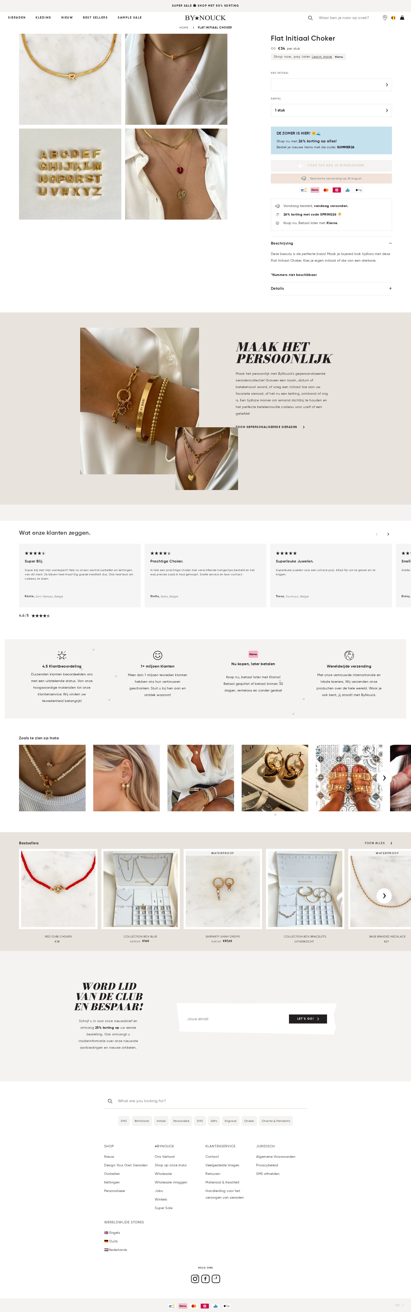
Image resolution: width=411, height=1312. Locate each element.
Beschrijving (282, 243)
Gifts (214, 1121)
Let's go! (305, 1019)
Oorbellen (112, 1174)
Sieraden (17, 17)
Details (277, 289)
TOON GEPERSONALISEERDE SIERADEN (266, 427)
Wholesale (163, 1174)
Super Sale (182, 6)
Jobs (159, 1191)
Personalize (181, 1121)
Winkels (161, 1199)
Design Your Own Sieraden (125, 1165)
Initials (161, 1121)
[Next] (384, 778)
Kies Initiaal (280, 73)
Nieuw (67, 17)
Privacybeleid (267, 1165)
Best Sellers (95, 17)
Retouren (213, 1174)
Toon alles (375, 843)
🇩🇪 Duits (111, 1241)
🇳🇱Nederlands (115, 1250)
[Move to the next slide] (388, 534)
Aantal (276, 98)
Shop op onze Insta (170, 1165)
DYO (124, 1121)
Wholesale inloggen (171, 1182)
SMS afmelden (267, 1174)
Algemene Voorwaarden (275, 1157)
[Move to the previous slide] (377, 534)
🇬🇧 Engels (112, 1233)
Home (183, 27)
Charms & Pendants (276, 1121)
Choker (249, 1121)
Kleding (43, 17)
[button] (393, 18)
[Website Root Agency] (403, 1305)
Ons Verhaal (165, 1157)
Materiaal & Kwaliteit (223, 1182)
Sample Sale (130, 17)
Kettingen (112, 1182)
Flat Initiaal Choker (215, 27)
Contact (212, 1157)
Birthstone (142, 1121)
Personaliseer (114, 1191)
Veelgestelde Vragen (223, 1165)
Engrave (231, 1121)
